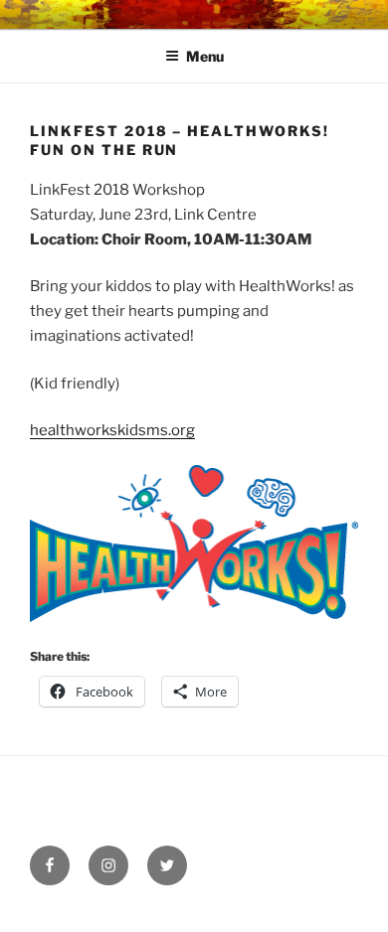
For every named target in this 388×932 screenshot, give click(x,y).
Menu (205, 56)
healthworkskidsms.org (112, 430)
